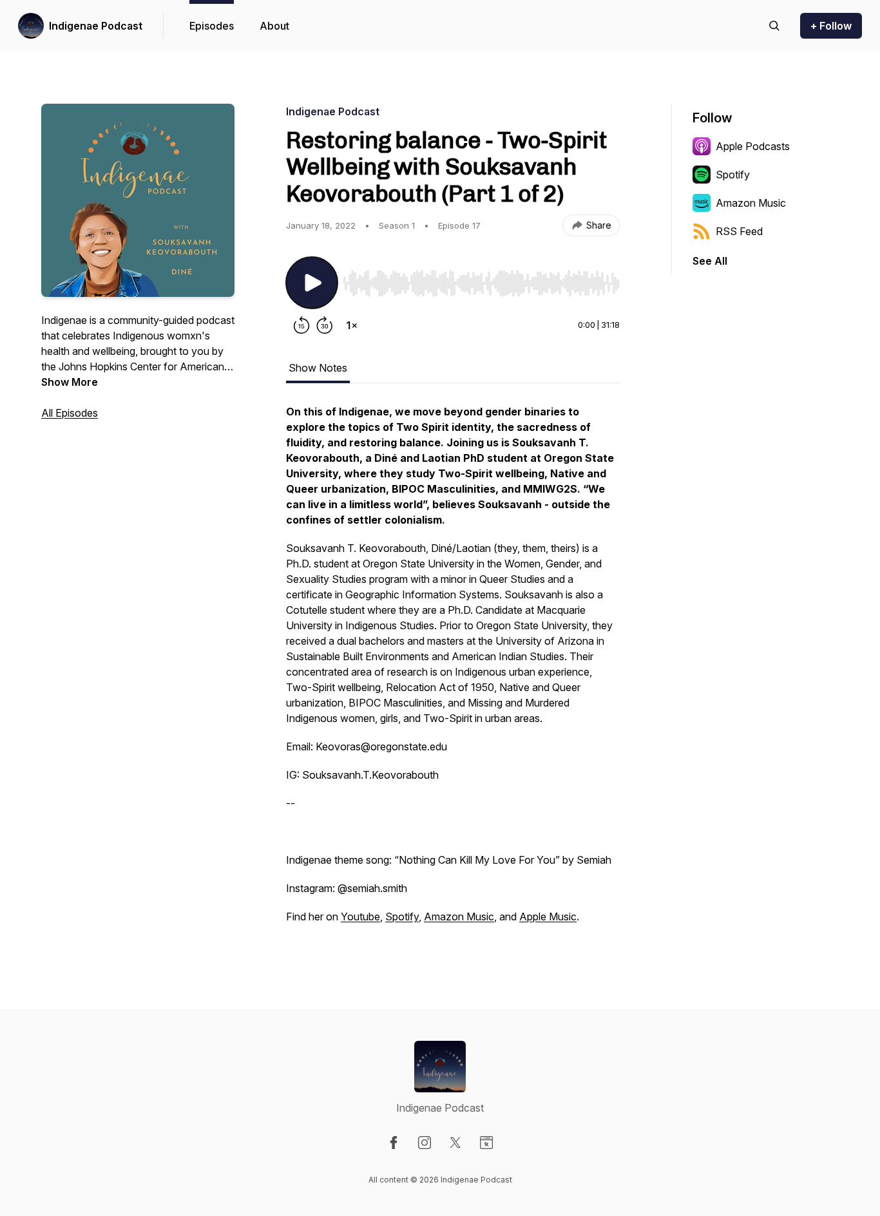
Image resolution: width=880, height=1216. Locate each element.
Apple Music (548, 916)
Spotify (402, 916)
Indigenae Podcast (95, 25)
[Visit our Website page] (486, 1142)
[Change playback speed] (352, 325)
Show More (69, 381)
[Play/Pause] (312, 283)
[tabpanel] (453, 670)
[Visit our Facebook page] (393, 1142)
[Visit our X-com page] (455, 1142)
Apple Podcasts (753, 146)
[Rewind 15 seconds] (301, 325)
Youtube (360, 916)
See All (710, 260)
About (274, 25)
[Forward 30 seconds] (325, 325)
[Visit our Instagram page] (424, 1142)
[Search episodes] (774, 25)
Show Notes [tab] (318, 367)
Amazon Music (459, 916)
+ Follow (831, 25)
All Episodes (69, 412)
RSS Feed (739, 231)
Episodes (211, 25)
